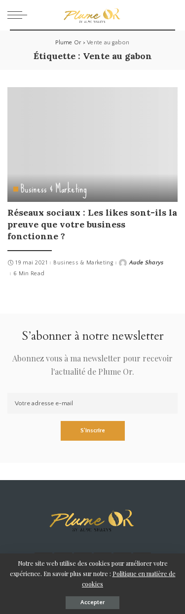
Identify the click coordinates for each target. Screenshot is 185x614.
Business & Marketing (54, 189)
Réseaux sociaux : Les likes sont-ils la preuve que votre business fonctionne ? (92, 224)
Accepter (92, 602)
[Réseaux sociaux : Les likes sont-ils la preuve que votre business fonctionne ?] (92, 144)
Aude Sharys (146, 263)
